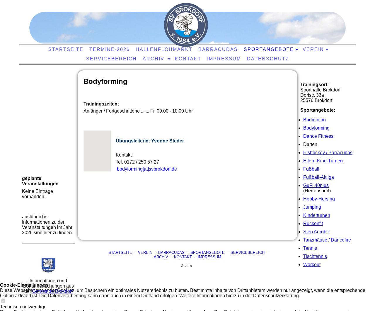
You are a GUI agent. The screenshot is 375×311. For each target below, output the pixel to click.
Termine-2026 (109, 49)
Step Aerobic (316, 231)
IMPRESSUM (209, 257)
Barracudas (218, 49)
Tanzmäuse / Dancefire (327, 239)
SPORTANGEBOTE (207, 252)
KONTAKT (188, 58)
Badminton (314, 119)
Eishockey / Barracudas (327, 152)
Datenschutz (268, 58)
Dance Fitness (318, 136)
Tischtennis (315, 256)
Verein (313, 49)
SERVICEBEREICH (248, 252)
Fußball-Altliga (318, 177)
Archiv (154, 58)
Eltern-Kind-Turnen (323, 160)
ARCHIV (161, 257)
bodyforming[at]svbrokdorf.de (147, 168)
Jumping (312, 207)
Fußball (311, 168)
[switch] (3, 301)
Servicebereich (111, 58)
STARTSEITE (65, 49)
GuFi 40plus (316, 185)
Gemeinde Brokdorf (52, 291)
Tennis (310, 248)
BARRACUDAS (171, 252)
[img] (186, 25)
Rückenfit (313, 223)
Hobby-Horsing (319, 198)
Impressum (224, 58)
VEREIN (145, 252)
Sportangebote (269, 49)
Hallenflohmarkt (164, 49)
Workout (312, 264)
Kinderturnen (316, 215)
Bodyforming (316, 127)
